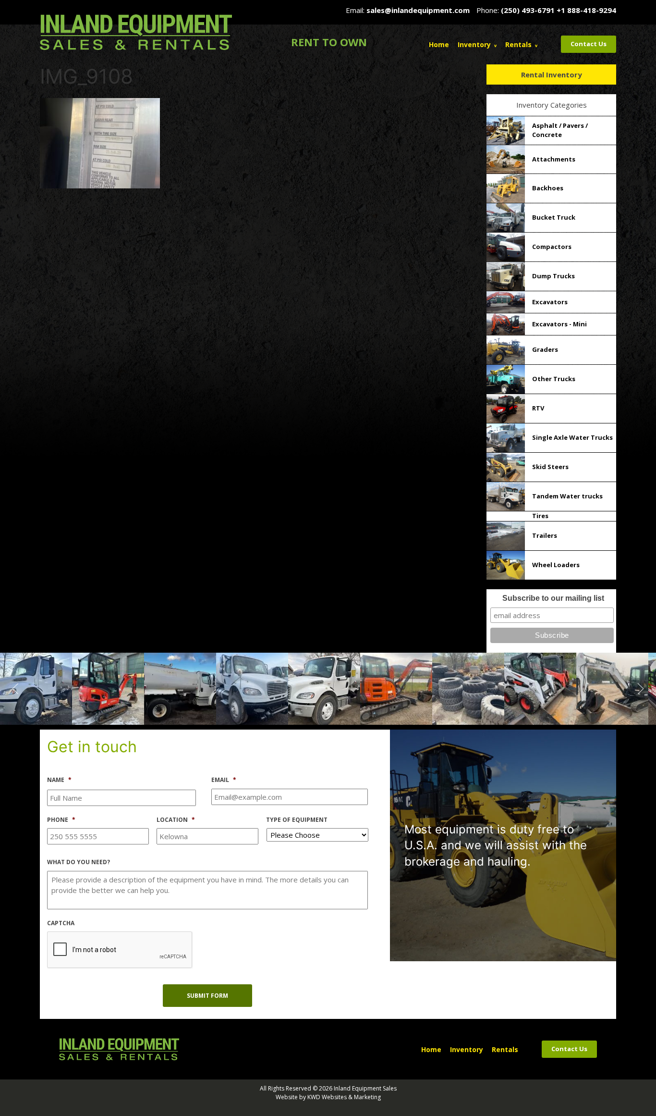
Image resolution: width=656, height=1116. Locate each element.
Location (176, 820)
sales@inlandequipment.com (418, 10)
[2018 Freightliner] (199, 688)
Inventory (474, 44)
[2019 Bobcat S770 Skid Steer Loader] (415, 688)
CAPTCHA (60, 923)
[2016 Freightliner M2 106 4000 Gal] (127, 688)
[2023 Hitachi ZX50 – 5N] (271, 688)
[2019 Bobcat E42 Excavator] (487, 688)
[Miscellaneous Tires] (343, 688)
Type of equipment (297, 820)
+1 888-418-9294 (586, 10)
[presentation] (120, 950)
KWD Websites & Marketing (344, 1097)
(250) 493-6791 (528, 10)
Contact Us (589, 43)
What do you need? (78, 862)
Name (59, 780)
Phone (61, 820)
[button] (15, 689)
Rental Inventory (551, 74)
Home (439, 44)
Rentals (518, 44)
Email (223, 780)
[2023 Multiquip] (559, 688)
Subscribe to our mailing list (553, 598)
